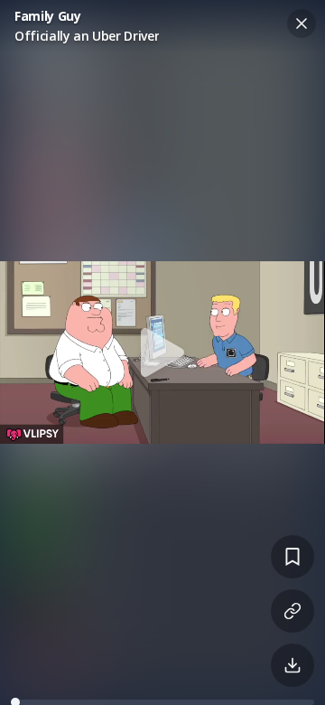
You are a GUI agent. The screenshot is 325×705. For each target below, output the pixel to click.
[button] (162, 352)
